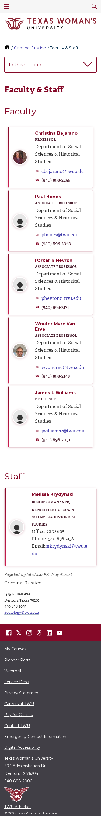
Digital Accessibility (22, 747)
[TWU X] (19, 633)
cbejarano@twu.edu (62, 171)
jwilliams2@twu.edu (63, 431)
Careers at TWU (19, 703)
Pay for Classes (18, 714)
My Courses (15, 649)
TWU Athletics (17, 806)
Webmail (12, 671)
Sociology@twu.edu (21, 612)
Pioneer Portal (18, 660)
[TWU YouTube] (59, 633)
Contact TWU (17, 725)
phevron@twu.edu (61, 298)
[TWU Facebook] (9, 633)
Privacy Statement (22, 692)
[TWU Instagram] (29, 633)
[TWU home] (7, 47)
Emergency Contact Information (35, 736)
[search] (94, 6)
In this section (25, 64)
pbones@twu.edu (60, 235)
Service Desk (16, 681)
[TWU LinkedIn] (49, 633)
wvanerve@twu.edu (62, 367)
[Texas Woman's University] (50, 24)
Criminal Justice (30, 47)
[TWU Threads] (39, 633)
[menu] (6, 6)
